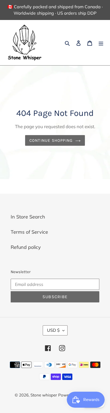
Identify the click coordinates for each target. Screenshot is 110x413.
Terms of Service (29, 232)
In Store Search (28, 217)
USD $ (53, 330)
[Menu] (101, 43)
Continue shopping (51, 140)
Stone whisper (43, 395)
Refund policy (26, 247)
